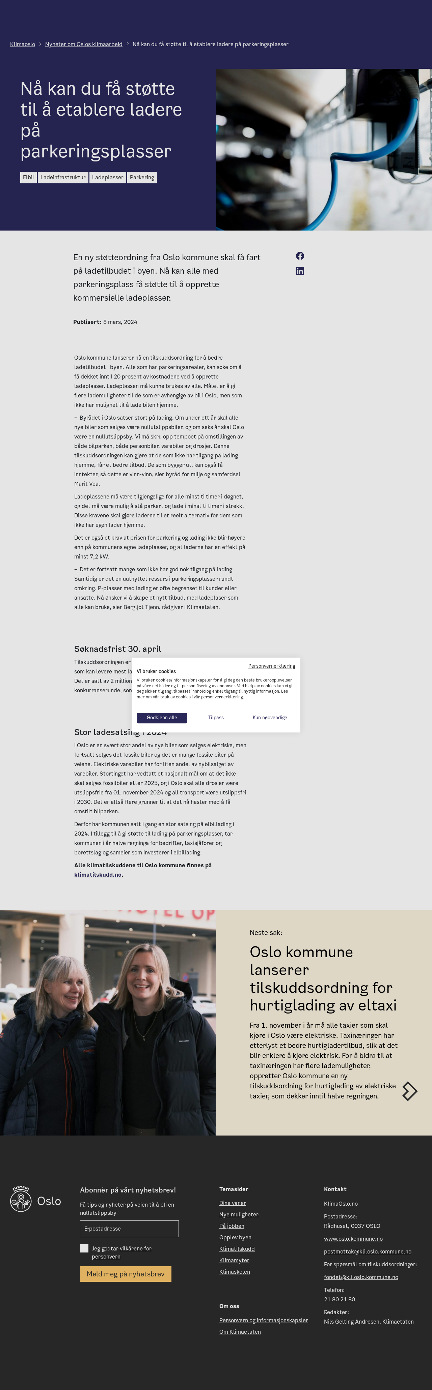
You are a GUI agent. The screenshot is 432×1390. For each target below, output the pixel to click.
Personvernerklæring (271, 666)
